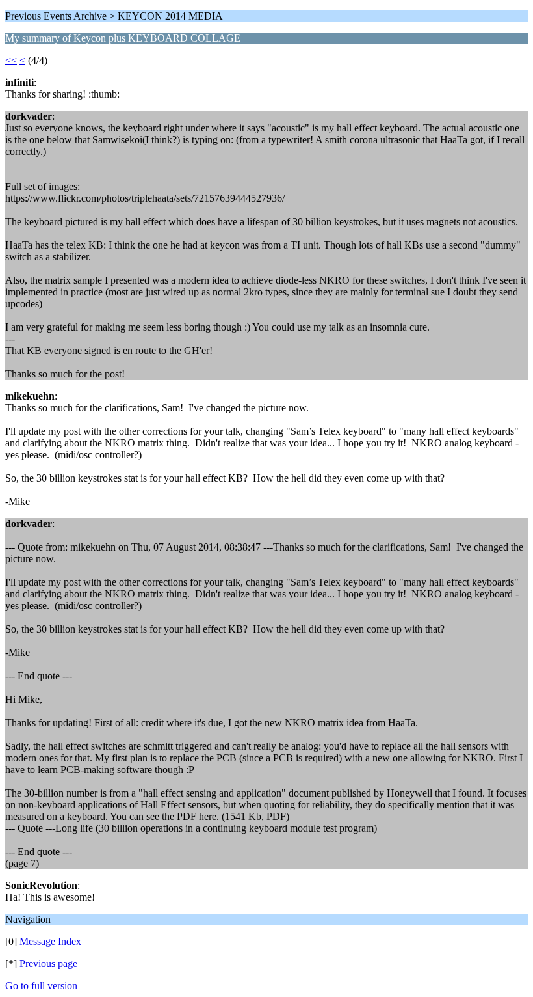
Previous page (48, 963)
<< (11, 60)
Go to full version (41, 985)
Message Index (50, 941)
